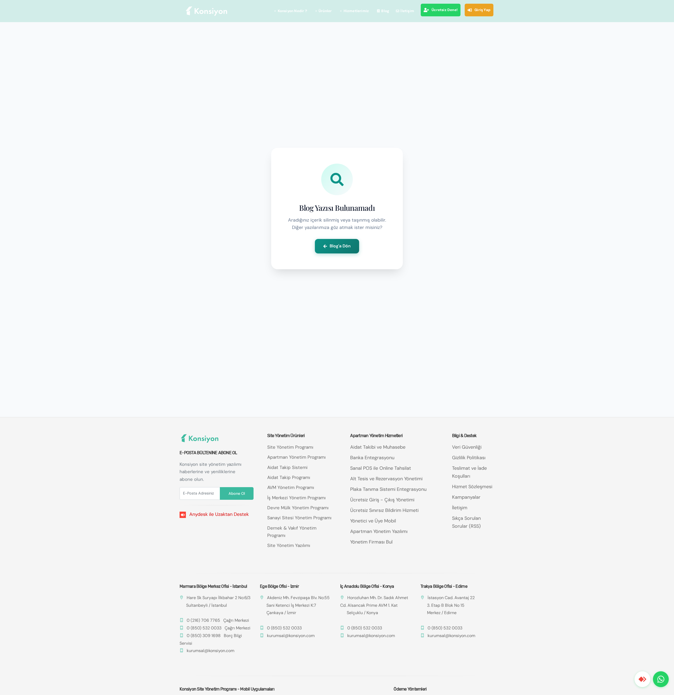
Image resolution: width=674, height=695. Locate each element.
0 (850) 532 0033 (204, 628)
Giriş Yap (482, 10)
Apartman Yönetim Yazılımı (379, 531)
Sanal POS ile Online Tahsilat (380, 468)
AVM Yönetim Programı (290, 487)
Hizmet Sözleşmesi (472, 486)
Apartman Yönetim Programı (296, 457)
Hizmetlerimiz (356, 11)
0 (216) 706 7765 (203, 620)
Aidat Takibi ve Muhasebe (377, 447)
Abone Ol (237, 493)
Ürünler (325, 11)
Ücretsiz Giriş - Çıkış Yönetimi (382, 500)
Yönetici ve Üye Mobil (373, 521)
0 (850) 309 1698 (204, 635)
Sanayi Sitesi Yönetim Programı (299, 518)
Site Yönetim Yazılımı (288, 545)
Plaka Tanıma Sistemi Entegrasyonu (388, 489)
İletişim (407, 11)
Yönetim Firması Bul (371, 542)
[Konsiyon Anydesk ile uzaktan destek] (642, 679)
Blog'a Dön (340, 246)
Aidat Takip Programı (288, 477)
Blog (385, 11)
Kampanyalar (466, 497)
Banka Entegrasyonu (372, 457)
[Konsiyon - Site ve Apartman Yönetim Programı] (206, 11)
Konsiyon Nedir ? (292, 11)
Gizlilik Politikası (468, 457)
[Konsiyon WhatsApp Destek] (661, 679)
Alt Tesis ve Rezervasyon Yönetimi (386, 479)
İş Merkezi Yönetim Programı (296, 498)
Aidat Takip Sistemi (287, 467)
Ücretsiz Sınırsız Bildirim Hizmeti (384, 510)
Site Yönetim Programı (290, 447)
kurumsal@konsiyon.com (210, 650)
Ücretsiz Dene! (445, 10)
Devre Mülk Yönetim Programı (298, 508)
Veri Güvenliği (467, 447)
